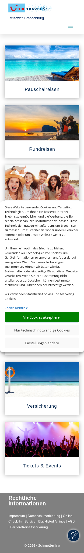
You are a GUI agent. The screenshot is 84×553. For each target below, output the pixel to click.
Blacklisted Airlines (51, 521)
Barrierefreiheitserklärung (29, 527)
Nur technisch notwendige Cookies (42, 330)
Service (29, 521)
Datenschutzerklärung (44, 516)
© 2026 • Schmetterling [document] (42, 545)
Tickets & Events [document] (42, 465)
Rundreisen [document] (42, 149)
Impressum (16, 516)
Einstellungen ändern (42, 343)
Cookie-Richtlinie (16, 308)
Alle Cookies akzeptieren (42, 317)
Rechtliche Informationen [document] (27, 500)
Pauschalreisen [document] (42, 89)
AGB (71, 521)
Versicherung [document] (42, 406)
